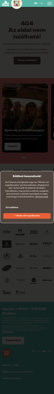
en (35, 3)
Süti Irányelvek (41, 197)
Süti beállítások (12, 207)
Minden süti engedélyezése (28, 216)
